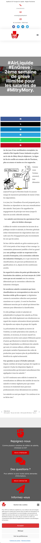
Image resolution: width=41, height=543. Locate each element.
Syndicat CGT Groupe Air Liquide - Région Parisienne (20, 1)
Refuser (20, 531)
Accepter (20, 525)
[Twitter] (18, 26)
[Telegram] (27, 26)
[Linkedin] (22, 26)
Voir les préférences (21, 536)
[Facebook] (13, 26)
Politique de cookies (15, 540)
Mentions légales (25, 540)
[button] (38, 505)
